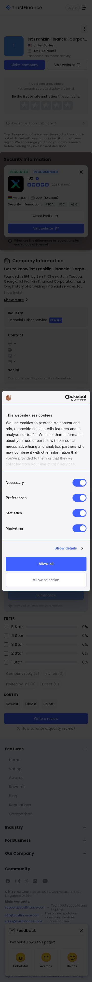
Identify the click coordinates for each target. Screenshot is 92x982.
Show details (65, 548)
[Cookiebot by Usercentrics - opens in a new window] (65, 398)
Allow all (46, 564)
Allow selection (46, 580)
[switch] (79, 498)
